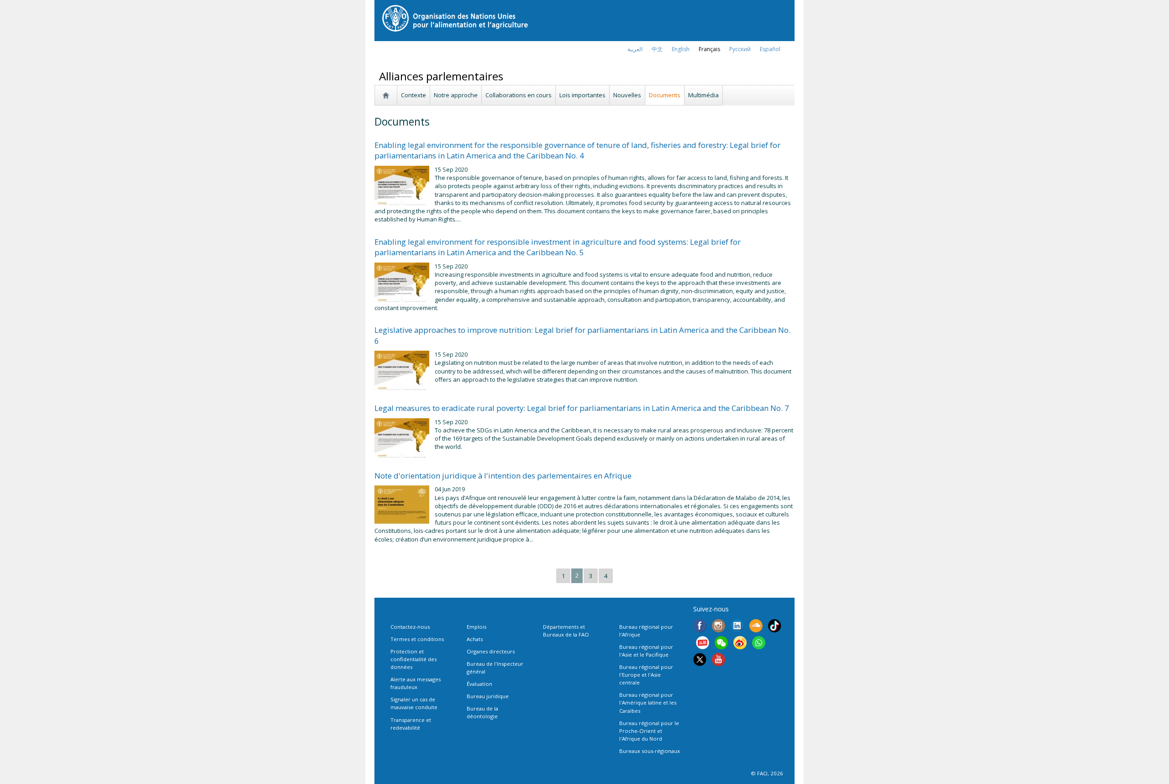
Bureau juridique (488, 696)
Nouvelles (627, 95)
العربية (634, 49)
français (709, 49)
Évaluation (479, 683)
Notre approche (456, 95)
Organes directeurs (491, 651)
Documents (664, 95)
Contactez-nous (410, 626)
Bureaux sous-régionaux (649, 750)
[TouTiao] (702, 644)
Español (770, 49)
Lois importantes (582, 95)
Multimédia (703, 95)
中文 (657, 49)
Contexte (413, 95)
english (681, 49)
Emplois (476, 626)
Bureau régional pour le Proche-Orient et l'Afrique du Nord (649, 731)
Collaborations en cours (518, 95)
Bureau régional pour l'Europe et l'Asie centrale (646, 674)
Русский (740, 49)
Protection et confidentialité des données (413, 659)
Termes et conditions (417, 639)
